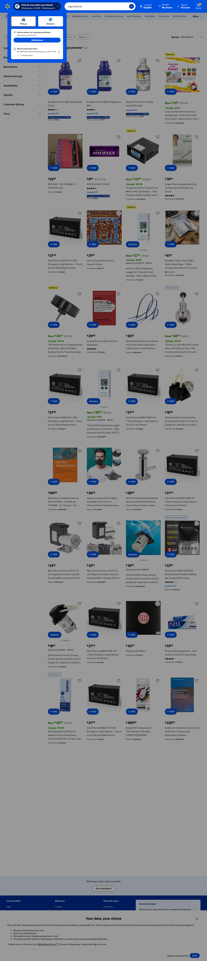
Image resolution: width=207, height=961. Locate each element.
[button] (165, 6)
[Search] (131, 6)
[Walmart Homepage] (8, 6)
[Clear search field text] (124, 6)
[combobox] (100, 6)
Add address (37, 40)
